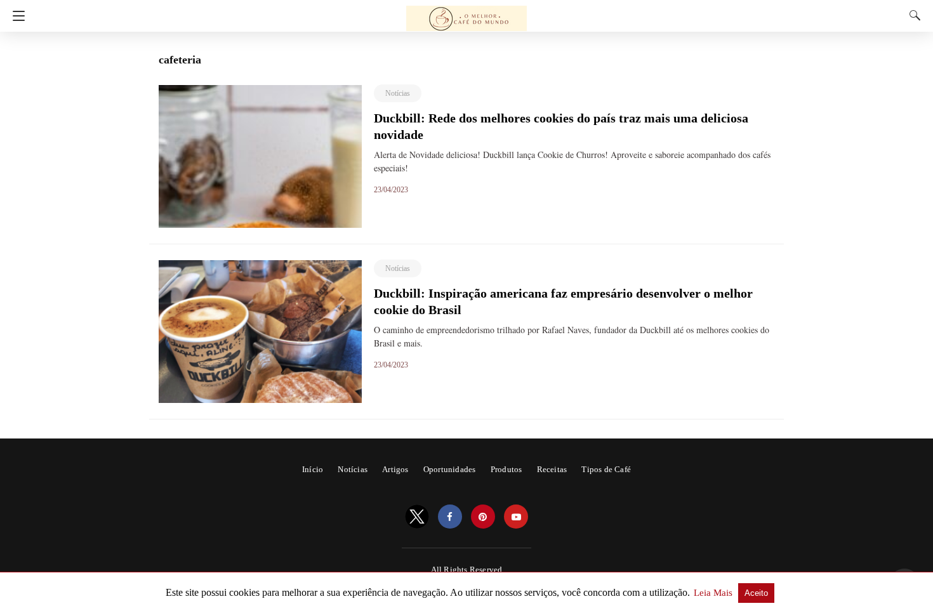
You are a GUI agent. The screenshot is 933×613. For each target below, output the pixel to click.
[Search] (912, 15)
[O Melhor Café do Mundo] (466, 12)
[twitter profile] (417, 517)
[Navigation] (15, 16)
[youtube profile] (516, 517)
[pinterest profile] (483, 517)
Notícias (397, 93)
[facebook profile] (450, 517)
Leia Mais (714, 593)
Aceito (756, 593)
